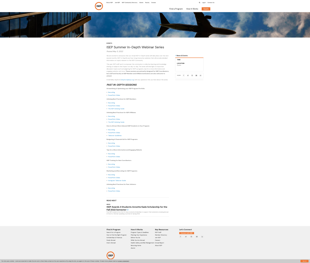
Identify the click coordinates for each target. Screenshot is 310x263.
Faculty (147, 2)
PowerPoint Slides (114, 95)
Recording (111, 92)
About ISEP (109, 2)
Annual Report (159, 243)
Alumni (141, 2)
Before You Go (135, 237)
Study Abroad (111, 240)
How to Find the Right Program (117, 235)
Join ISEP (117, 2)
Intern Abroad (111, 243)
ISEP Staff (158, 232)
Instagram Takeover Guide (117, 180)
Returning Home (136, 245)
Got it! (304, 261)
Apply (206, 9)
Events (109, 43)
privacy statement (123, 261)
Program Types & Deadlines (140, 232)
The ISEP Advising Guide (116, 109)
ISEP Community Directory (129, 2)
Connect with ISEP (187, 233)
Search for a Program (114, 232)
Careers (157, 240)
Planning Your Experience (139, 235)
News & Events (182, 56)
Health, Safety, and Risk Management (142, 243)
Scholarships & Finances (114, 237)
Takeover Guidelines (115, 136)
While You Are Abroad (138, 240)
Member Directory (161, 235)
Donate (153, 2)
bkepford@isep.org (127, 80)
